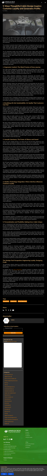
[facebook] (5, 439)
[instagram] (9, 439)
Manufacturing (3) (8, 401)
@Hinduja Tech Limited (12, 341)
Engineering (13, 301)
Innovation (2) (7, 409)
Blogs (27, 442)
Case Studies (28, 445)
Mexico (5, 459)
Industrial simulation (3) (9, 391)
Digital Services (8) (8, 376)
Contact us (28, 435)
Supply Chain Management (8, 451)
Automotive (6, 301)
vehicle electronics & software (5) (11, 419)
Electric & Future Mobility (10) (10, 378)
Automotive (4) (7, 399)
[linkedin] (4, 439)
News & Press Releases (30, 443)
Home (27, 430)
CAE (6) (6, 413)
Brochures (28, 447)
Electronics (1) (7, 411)
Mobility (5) (7, 423)
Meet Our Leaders (29, 437)
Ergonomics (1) (7, 395)
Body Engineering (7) (9, 374)
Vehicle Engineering (7, 454)
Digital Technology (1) (9, 415)
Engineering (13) (8, 407)
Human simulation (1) (9, 397)
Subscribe (13, 332)
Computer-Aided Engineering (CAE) (10, 446)
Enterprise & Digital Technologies (9, 447)
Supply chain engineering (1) (10, 393)
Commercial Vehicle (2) (9, 388)
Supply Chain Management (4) (10, 417)
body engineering (17, 269)
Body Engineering (22, 301)
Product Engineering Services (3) (11, 380)
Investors (27, 433)
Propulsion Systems (7, 449)
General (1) (7, 403)
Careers (27, 432)
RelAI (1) (6, 382)
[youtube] (11, 439)
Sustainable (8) (7, 405)
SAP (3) (6, 384)
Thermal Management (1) (10, 386)
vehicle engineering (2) (9, 421)
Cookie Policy (10, 471)
